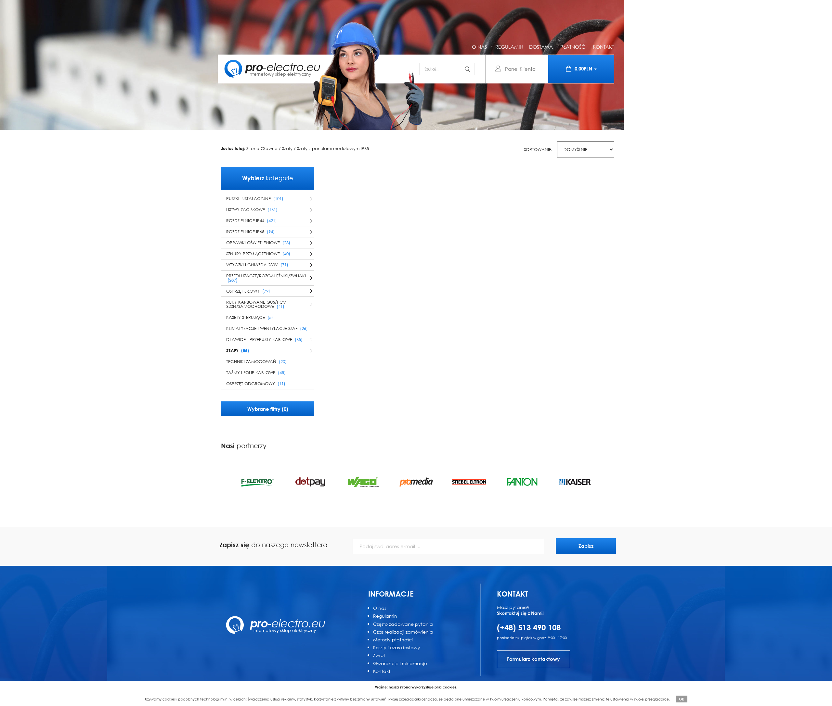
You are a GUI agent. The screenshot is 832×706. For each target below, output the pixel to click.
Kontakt (381, 671)
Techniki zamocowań (256, 361)
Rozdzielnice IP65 (250, 231)
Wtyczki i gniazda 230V (257, 265)
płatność (572, 47)
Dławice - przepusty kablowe (264, 339)
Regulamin (385, 616)
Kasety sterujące (249, 317)
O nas (379, 608)
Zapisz (585, 546)
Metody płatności (393, 640)
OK (681, 699)
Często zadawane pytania (403, 624)
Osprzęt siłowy (248, 291)
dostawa (541, 47)
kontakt (603, 47)
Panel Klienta (520, 69)
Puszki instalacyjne (254, 198)
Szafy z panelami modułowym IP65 (333, 148)
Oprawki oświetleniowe (258, 243)
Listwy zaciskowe (252, 209)
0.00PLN (584, 68)
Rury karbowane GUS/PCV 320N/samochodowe (256, 304)
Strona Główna (262, 148)
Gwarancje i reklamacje (400, 663)
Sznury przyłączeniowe (258, 254)
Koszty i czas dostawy (396, 647)
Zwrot (379, 655)
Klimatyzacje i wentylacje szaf (267, 328)
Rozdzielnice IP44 (251, 220)
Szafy (287, 148)
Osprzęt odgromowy (255, 383)
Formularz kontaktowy (533, 659)
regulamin (509, 47)
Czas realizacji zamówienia (403, 632)
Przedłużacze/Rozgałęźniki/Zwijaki (266, 278)
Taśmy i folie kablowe (256, 372)
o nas (479, 47)
